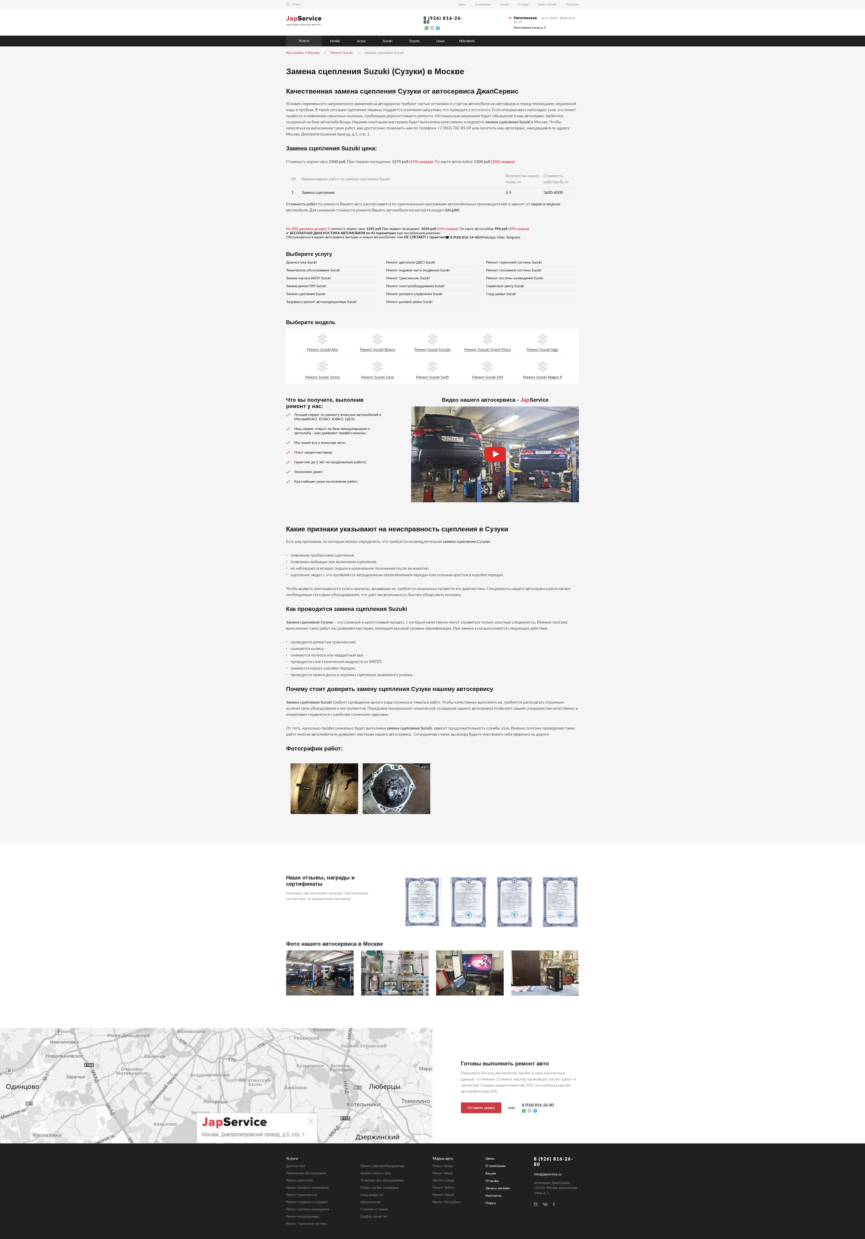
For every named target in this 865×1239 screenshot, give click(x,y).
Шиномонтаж (370, 1202)
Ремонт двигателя (299, 1180)
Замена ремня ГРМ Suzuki (306, 286)
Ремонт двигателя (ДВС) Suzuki (410, 262)
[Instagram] (535, 1204)
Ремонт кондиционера (302, 1216)
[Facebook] (554, 1204)
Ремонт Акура (442, 1173)
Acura (361, 41)
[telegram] (438, 28)
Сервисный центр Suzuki (505, 286)
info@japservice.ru (547, 1174)
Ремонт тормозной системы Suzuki (514, 262)
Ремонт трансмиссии (301, 1195)
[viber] (432, 28)
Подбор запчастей (373, 1216)
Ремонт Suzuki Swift (432, 377)
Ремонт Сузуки (443, 1180)
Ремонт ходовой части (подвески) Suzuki (418, 270)
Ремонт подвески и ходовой (307, 1202)
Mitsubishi (467, 41)
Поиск (490, 1203)
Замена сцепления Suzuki (305, 294)
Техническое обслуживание (306, 1173)
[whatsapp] (426, 28)
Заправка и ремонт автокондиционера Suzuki (321, 302)
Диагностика (295, 1166)
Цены (462, 4)
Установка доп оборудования (381, 1180)
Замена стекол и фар (375, 1173)
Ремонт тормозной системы (306, 1223)
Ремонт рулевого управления (307, 1187)
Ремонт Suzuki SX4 (487, 377)
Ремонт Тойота (443, 1187)
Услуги (304, 41)
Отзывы (523, 4)
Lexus (440, 41)
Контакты (572, 4)
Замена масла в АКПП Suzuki (308, 278)
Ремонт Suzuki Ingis (542, 349)
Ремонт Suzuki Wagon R (542, 377)
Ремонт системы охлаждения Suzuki (514, 278)
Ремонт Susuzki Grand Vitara (487, 349)
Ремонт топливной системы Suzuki (513, 270)
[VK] (545, 1204)
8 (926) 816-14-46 (464, 237)
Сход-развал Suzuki (501, 294)
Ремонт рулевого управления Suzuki (414, 294)
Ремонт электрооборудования (382, 1166)
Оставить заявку (481, 1108)
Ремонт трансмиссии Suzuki (408, 278)
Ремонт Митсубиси (446, 1202)
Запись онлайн (547, 4)
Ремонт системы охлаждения (307, 1209)
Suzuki (387, 41)
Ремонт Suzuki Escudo (432, 349)
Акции (504, 4)
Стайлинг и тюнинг (374, 1209)
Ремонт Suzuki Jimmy (322, 377)
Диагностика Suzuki (301, 262)
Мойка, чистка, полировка (379, 1187)
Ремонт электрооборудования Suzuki (415, 286)
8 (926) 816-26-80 (443, 20)
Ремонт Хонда (442, 1166)
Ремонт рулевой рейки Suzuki (409, 302)
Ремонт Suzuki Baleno (377, 349)
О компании (483, 4)
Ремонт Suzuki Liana (377, 377)
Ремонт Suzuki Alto (322, 349)
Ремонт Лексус (443, 1195)
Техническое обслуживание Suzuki (313, 270)
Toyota (414, 41)
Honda (335, 41)
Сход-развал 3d (371, 1195)
